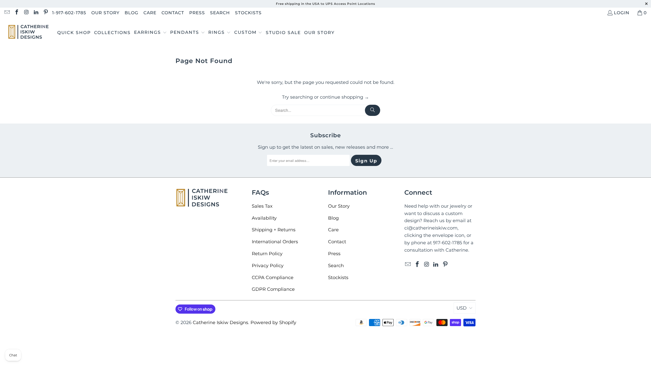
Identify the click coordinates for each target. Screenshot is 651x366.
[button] (150, 33)
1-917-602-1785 (69, 12)
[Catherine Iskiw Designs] (28, 33)
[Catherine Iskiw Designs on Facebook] (16, 12)
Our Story (105, 12)
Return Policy (267, 253)
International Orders (275, 242)
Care (149, 12)
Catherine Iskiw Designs (220, 322)
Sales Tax (262, 206)
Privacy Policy (268, 265)
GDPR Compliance (273, 289)
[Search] (372, 110)
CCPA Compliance (272, 277)
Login (621, 12)
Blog (131, 12)
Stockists (248, 12)
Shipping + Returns (273, 230)
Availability (264, 218)
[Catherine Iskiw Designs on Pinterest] (45, 12)
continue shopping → (344, 97)
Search (220, 12)
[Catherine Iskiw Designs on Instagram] (26, 12)
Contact (172, 12)
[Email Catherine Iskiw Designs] (7, 12)
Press (197, 12)
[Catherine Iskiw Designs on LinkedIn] (36, 12)
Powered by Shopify (273, 322)
